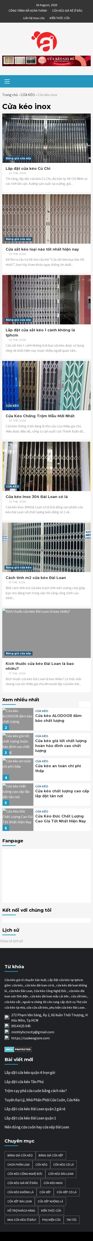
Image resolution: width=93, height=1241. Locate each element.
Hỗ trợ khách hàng (21, 1210)
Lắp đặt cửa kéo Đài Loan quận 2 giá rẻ (35, 1108)
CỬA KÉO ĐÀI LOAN (60, 1174)
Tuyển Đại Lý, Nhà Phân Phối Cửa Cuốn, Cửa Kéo (42, 1099)
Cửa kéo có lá (63, 1164)
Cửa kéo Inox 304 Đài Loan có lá (37, 497)
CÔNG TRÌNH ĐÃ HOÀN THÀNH (28, 10)
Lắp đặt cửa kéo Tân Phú (24, 1081)
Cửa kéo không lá (20, 1192)
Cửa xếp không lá (50, 1201)
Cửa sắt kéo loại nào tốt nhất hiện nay (42, 249)
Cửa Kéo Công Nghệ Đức (24, 1174)
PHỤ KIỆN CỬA (51, 1220)
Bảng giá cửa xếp (18, 158)
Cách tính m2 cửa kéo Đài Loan (36, 578)
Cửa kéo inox (53, 1183)
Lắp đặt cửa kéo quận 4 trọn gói (30, 1072)
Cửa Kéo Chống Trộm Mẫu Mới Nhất (40, 416)
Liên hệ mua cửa (33, 17)
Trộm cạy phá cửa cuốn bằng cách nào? (36, 1090)
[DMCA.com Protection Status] (18, 1049)
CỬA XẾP (45, 1192)
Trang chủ (10, 94)
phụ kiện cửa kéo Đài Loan (66, 1007)
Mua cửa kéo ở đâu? (21, 1220)
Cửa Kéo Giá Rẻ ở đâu (22, 1183)
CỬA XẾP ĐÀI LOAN (19, 1201)
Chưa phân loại (18, 1164)
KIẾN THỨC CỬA (60, 17)
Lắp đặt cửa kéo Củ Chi (28, 168)
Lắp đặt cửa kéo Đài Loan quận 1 (30, 1118)
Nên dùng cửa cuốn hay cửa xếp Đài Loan (37, 1127)
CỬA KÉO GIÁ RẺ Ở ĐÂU (67, 10)
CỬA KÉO (28, 94)
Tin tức (72, 1220)
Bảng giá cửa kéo (19, 567)
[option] (46, 720)
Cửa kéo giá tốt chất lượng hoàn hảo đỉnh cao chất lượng (61, 746)
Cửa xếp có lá (67, 1192)
